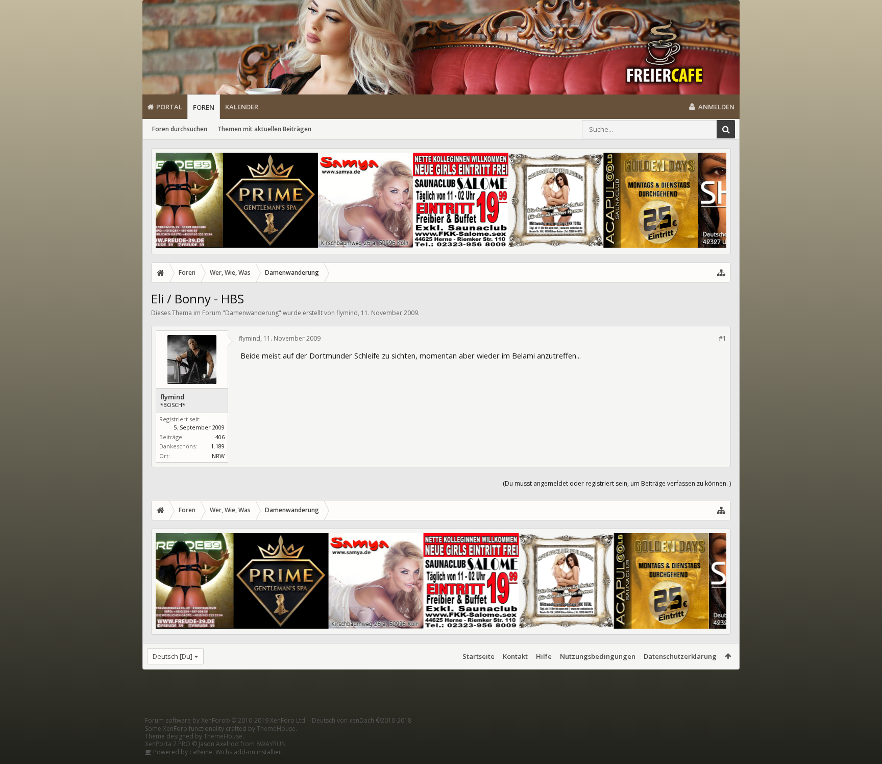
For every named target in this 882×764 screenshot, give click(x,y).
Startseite (478, 656)
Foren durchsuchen (179, 129)
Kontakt (515, 656)
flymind (347, 312)
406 (220, 437)
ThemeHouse (276, 728)
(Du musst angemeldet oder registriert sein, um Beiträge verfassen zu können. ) (617, 483)
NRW (218, 456)
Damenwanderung (252, 312)
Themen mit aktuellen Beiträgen (264, 129)
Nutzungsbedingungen (597, 656)
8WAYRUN (271, 743)
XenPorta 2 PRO (167, 743)
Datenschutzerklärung (680, 656)
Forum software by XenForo (226, 720)
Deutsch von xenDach (361, 720)
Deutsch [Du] (172, 656)
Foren (203, 107)
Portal (169, 106)
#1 (722, 338)
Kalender (241, 106)
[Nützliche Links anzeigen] (721, 272)
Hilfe (544, 656)
